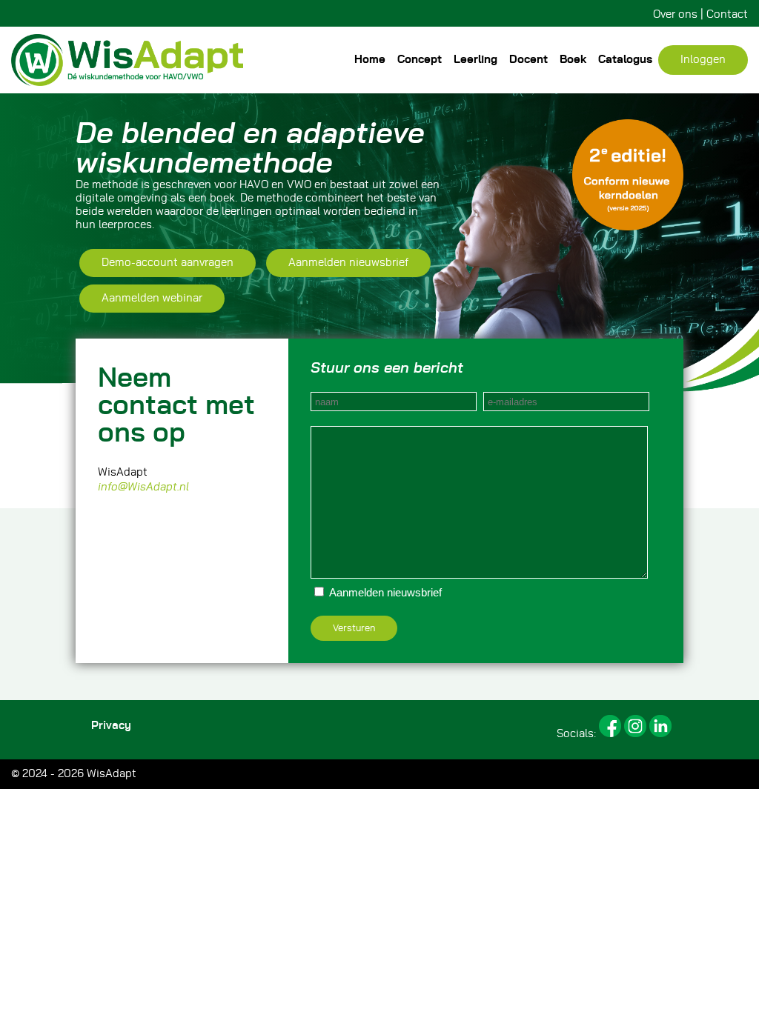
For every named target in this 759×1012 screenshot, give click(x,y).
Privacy (111, 725)
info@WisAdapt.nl (143, 487)
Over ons (675, 14)
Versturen (354, 628)
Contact (727, 14)
